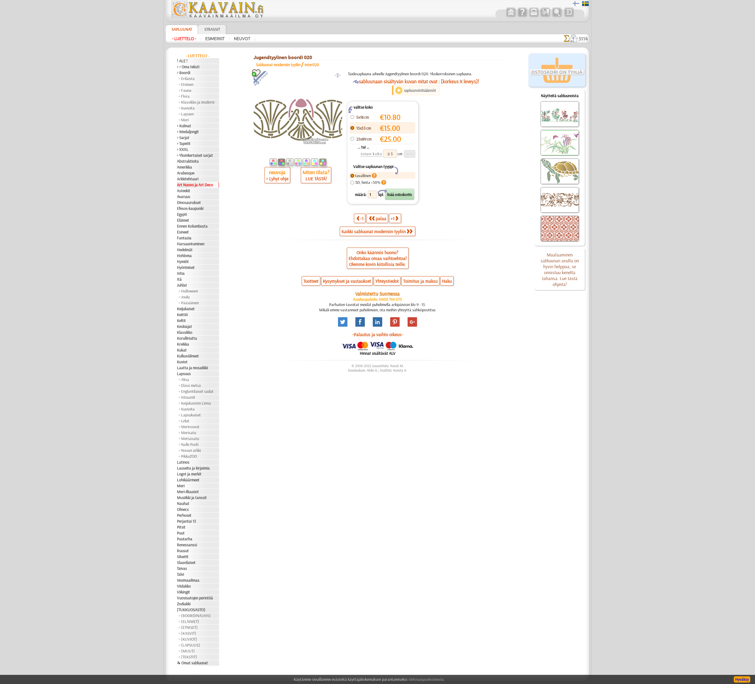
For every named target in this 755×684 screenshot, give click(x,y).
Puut (181, 533)
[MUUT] (188, 651)
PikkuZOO (189, 456)
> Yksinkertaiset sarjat (195, 155)
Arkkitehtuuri (187, 178)
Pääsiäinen (190, 302)
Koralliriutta (187, 338)
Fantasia (184, 237)
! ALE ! (182, 60)
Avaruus (183, 196)
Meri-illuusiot (188, 491)
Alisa (185, 379)
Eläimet (183, 220)
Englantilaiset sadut (197, 391)
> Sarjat (183, 137)
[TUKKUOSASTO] (191, 609)
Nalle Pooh (189, 444)
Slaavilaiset (186, 562)
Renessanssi (187, 544)
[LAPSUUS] (190, 645)
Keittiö (182, 314)
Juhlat (182, 285)
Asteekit (183, 190)
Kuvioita (188, 108)
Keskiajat (184, 326)
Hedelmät (185, 249)
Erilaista (188, 78)
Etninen (187, 84)
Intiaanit (188, 397)
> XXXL (182, 149)
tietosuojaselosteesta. (427, 679)
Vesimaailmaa (188, 580)
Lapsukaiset (191, 415)
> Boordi (183, 72)
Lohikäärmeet (188, 479)
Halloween (189, 291)
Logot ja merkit (189, 474)
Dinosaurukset (189, 202)
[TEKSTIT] (189, 657)
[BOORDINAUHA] (196, 615)
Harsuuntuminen (190, 243)
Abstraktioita (188, 161)
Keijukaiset (186, 308)
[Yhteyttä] (533, 16)
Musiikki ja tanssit (192, 497)
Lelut (185, 420)
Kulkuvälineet (188, 356)
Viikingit (183, 592)
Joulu (185, 297)
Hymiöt (183, 261)
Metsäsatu (190, 438)
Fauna (186, 90)
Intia (181, 273)
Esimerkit (215, 38)
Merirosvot (190, 426)
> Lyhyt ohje (277, 178)
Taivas (182, 568)
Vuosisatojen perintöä (195, 597)
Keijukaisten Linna (196, 403)
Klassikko (184, 332)
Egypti (182, 214)
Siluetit (182, 556)
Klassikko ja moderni (197, 102)
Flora (185, 96)
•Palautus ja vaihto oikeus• (377, 334)
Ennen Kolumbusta (192, 226)
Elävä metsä (191, 385)
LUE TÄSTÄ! (316, 178)
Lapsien (187, 114)
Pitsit (181, 527)
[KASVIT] (188, 633)
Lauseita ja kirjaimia (193, 468)
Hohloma (184, 255)
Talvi (180, 574)
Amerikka (184, 167)
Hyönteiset (186, 267)
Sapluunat (182, 29)
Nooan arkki (191, 450)
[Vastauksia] (522, 16)
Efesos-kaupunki (190, 208)
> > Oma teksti (188, 66)
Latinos (183, 462)
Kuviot (182, 361)
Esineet (183, 232)
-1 (362, 218)
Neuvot (242, 38)
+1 (393, 218)
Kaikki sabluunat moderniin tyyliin (374, 231)
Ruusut (183, 550)
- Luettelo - (184, 38)
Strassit (212, 29)
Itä (179, 279)
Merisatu (188, 432)
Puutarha (184, 538)
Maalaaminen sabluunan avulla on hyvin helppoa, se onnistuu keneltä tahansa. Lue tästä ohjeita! (560, 269)
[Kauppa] (510, 16)
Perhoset (184, 515)
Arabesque (185, 173)
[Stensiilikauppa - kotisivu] (217, 16)
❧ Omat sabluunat (192, 662)
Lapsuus (184, 373)
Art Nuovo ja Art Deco (195, 184)
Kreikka (183, 344)
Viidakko (184, 586)
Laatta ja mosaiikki (192, 367)
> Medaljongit (188, 131)
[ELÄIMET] (190, 621)
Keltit (181, 320)
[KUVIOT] (189, 639)
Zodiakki (184, 603)
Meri (185, 119)
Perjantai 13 (186, 521)
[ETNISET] (189, 627)
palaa (381, 218)
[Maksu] (545, 16)
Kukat (182, 350)
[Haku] (556, 16)
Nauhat (183, 503)
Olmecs (183, 509)
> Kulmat (184, 125)
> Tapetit (184, 143)
